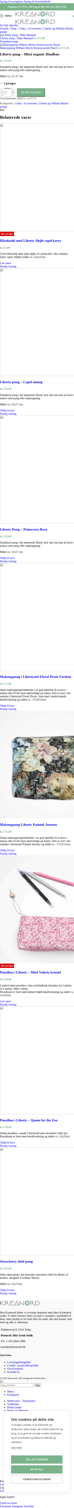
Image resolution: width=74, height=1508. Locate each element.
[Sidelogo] (35, 16)
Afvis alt (36, 1469)
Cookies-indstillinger (37, 1479)
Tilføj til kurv (31, 92)
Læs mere (16, 1447)
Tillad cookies (37, 1459)
